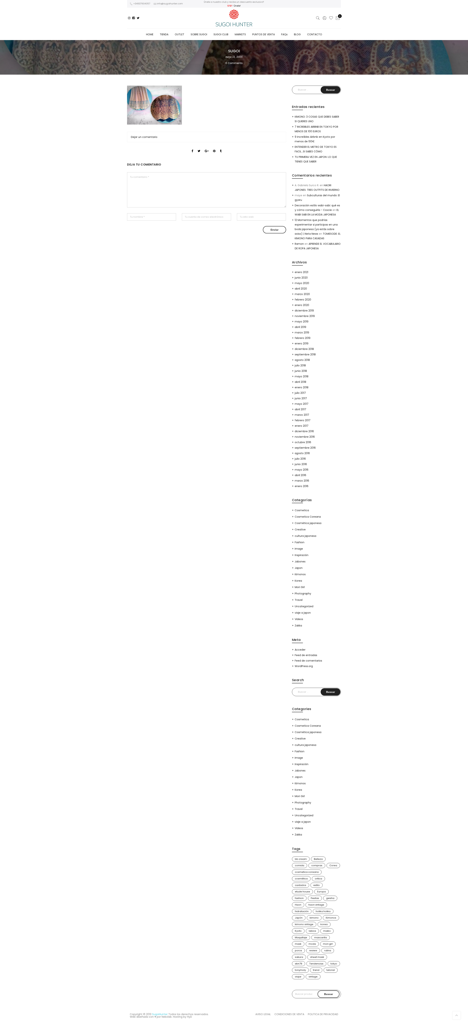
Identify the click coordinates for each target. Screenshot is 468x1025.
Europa (321, 891)
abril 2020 (301, 288)
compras (316, 865)
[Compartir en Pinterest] (214, 147)
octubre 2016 (303, 442)
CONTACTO (314, 34)
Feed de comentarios (308, 660)
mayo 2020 (302, 283)
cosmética (301, 878)
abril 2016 (300, 475)
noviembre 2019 (305, 316)
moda (312, 944)
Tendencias (316, 963)
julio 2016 (300, 459)
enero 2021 (301, 272)
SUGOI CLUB (221, 34)
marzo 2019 (302, 332)
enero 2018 (301, 387)
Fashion (299, 542)
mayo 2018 (301, 376)
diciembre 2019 (304, 310)
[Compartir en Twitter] (199, 147)
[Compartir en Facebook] (192, 147)
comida (299, 865)
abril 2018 (300, 382)
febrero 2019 (302, 338)
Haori (298, 904)
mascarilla (320, 937)
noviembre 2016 (305, 437)
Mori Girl (300, 587)
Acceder (300, 650)
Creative (300, 529)
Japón (299, 917)
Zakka (298, 625)
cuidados (300, 885)
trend (316, 970)
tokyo (334, 963)
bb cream (301, 859)
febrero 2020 (303, 299)
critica (318, 878)
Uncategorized (304, 606)
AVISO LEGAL (263, 1014)
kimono (314, 917)
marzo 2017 (302, 415)
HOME (149, 34)
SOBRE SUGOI (199, 34)
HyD (189, 1017)
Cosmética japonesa (308, 523)
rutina (327, 950)
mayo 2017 (301, 404)
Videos (299, 619)
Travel (299, 600)
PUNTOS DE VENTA (263, 34)
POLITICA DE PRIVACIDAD (323, 1014)
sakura (299, 957)
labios (312, 931)
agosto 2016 (302, 453)
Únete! (237, 5)
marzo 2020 (302, 294)
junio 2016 (301, 464)
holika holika (323, 911)
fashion (299, 898)
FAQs (284, 34)
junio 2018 (301, 371)
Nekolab (167, 1017)
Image (299, 549)
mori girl (328, 944)
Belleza (318, 859)
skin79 (298, 963)
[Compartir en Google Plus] (207, 147)
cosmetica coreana (307, 872)
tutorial (331, 970)
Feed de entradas (306, 655)
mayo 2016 (301, 470)
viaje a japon (303, 613)
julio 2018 (300, 365)
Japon (299, 568)
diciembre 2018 (304, 349)
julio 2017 (300, 393)
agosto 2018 (302, 360)
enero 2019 (301, 343)
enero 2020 (302, 305)
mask (298, 944)
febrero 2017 (302, 420)
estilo (316, 885)
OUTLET (179, 34)
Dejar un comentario (144, 137)
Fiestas (315, 898)
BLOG (297, 34)
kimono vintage (304, 924)
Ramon (299, 244)
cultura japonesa (305, 536)
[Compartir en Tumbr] (221, 147)
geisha (330, 898)
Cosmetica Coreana (308, 517)
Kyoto (298, 931)
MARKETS (240, 34)
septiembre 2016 (305, 448)
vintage (313, 976)
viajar (298, 976)
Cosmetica (302, 510)
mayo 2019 (301, 321)
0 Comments (234, 63)
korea (324, 924)
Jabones (300, 561)
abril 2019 (300, 327)
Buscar (328, 994)
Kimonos (300, 574)
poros (298, 950)
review (313, 950)
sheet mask (317, 957)
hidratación (302, 911)
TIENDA (164, 34)
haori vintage (316, 904)
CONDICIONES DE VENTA (289, 1014)
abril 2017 (300, 409)
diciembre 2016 (304, 431)
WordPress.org (304, 666)
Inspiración (301, 555)
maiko (327, 931)
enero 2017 (301, 426)
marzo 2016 (302, 481)
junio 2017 (301, 398)
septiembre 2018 (305, 354)
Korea (298, 581)
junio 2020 (301, 277)
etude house (302, 891)
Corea (333, 865)
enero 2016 (301, 486)
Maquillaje (301, 937)
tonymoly (300, 970)
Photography (303, 593)
